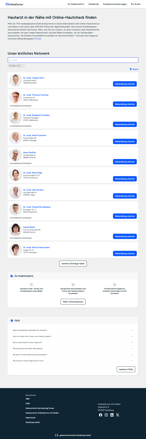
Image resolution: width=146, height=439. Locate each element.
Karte (135, 69)
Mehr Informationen (73, 301)
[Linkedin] (112, 415)
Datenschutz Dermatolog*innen (40, 408)
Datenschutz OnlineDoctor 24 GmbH (42, 413)
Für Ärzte (135, 4)
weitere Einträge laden (73, 263)
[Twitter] (117, 415)
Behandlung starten (125, 84)
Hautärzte (93, 4)
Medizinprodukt (33, 422)
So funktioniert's (76, 4)
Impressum (30, 417)
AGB (28, 403)
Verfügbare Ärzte (15, 66)
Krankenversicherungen (115, 4)
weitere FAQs (126, 369)
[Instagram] (106, 415)
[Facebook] (100, 415)
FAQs (37, 38)
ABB (27, 399)
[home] (14, 4)
